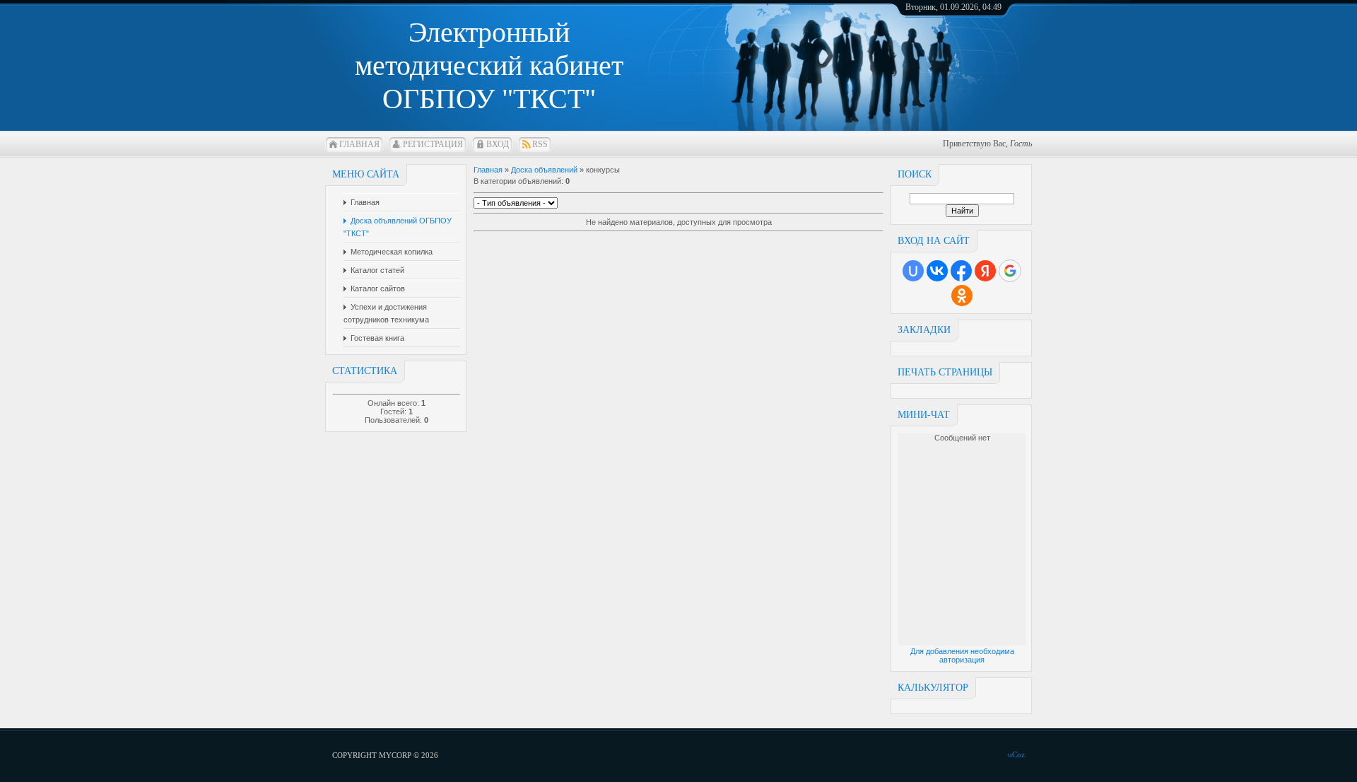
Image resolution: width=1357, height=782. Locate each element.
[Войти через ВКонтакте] (937, 270)
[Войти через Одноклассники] (962, 295)
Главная (359, 144)
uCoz (1016, 754)
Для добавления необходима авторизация (962, 655)
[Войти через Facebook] (961, 270)
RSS (540, 144)
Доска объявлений (544, 169)
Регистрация (433, 144)
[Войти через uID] (913, 270)
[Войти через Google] (1010, 270)
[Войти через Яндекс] (985, 270)
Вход (497, 144)
